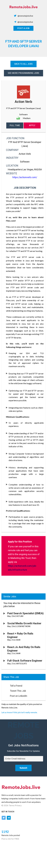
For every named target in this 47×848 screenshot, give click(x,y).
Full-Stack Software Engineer (24, 660)
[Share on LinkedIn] (4, 695)
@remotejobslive (25, 15)
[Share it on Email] (4, 685)
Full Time (15, 125)
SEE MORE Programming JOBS (23, 73)
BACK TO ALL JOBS (23, 64)
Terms (11, 805)
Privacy (18, 805)
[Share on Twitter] (4, 690)
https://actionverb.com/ (24, 177)
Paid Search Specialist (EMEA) (25, 613)
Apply (32, 125)
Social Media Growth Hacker (24, 623)
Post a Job (23, 28)
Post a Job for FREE (10, 838)
